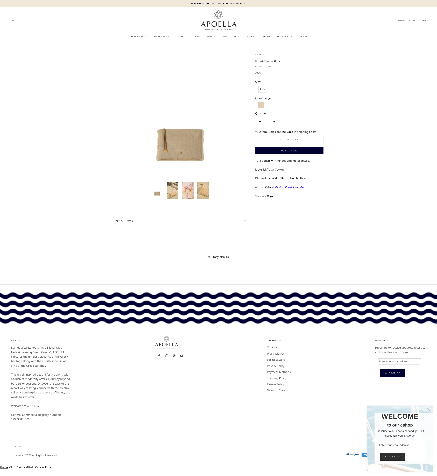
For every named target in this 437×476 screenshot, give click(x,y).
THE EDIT (180, 36)
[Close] (428, 409)
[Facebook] (159, 355)
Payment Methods (279, 372)
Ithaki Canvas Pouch (40, 467)
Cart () (424, 20)
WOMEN (211, 36)
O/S (262, 89)
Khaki (288, 187)
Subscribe (392, 456)
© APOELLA (19, 456)
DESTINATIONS (284, 36)
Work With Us (276, 353)
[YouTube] (181, 355)
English (12, 21)
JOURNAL (304, 36)
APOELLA (260, 54)
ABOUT (266, 36)
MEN (224, 36)
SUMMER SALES (160, 36)
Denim (279, 187)
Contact (272, 347)
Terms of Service (277, 390)
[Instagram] (166, 355)
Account (401, 21)
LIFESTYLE (251, 36)
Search (412, 21)
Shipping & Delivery (123, 220)
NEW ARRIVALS (138, 36)
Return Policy (275, 384)
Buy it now (289, 150)
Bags (270, 196)
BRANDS (196, 36)
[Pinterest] (174, 355)
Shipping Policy (277, 378)
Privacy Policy (275, 366)
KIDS (236, 36)
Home (4, 467)
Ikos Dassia (17, 467)
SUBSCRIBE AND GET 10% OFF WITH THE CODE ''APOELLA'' (218, 3)
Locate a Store (276, 360)
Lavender (298, 187)
